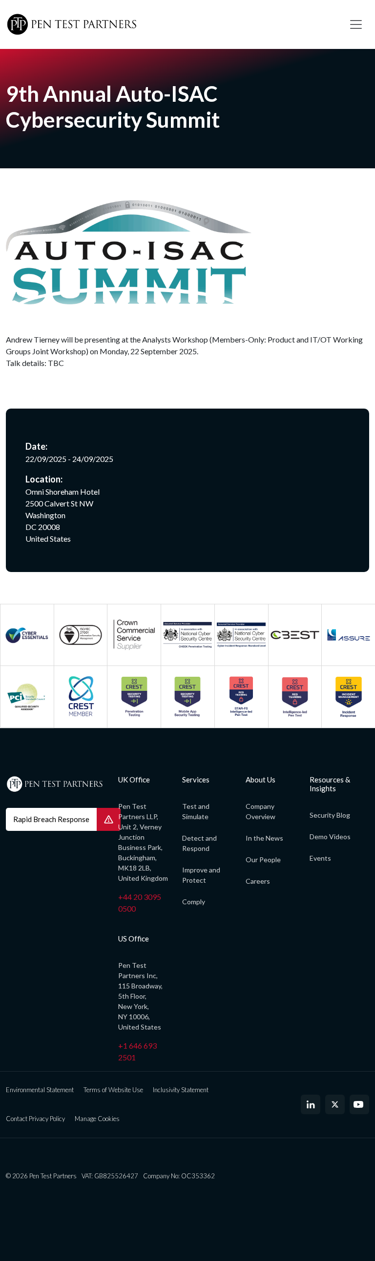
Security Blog (330, 815)
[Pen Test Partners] (170, 24)
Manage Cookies (97, 1119)
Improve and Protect (201, 875)
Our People (263, 859)
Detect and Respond (199, 843)
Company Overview (260, 811)
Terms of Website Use (113, 1090)
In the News (264, 838)
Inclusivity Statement (180, 1090)
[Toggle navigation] (356, 24)
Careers (258, 881)
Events (320, 858)
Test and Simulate (195, 811)
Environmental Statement (40, 1090)
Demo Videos (330, 836)
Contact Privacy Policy (35, 1119)
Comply (193, 901)
